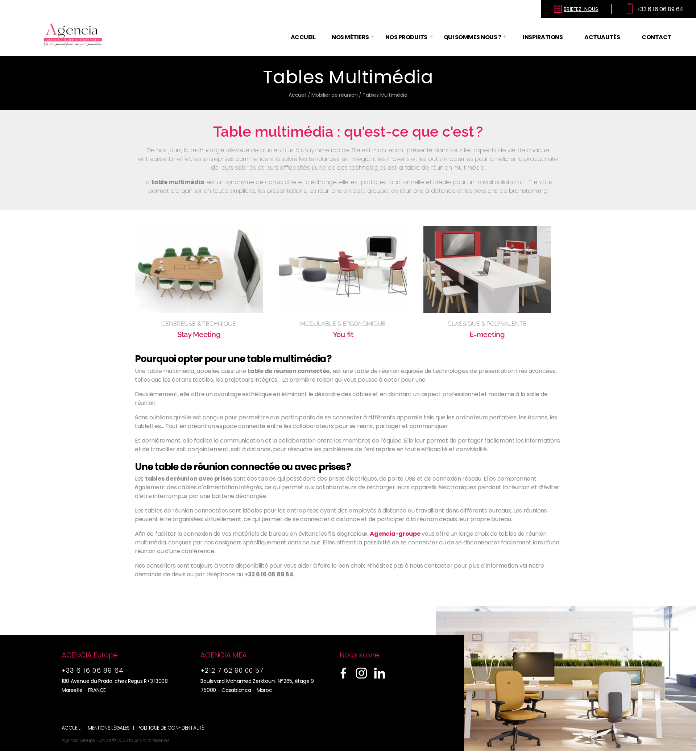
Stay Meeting (199, 334)
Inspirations (543, 37)
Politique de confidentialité (170, 728)
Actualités (602, 37)
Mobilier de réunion (334, 95)
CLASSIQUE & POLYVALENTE (487, 323)
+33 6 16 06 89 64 (268, 574)
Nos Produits (406, 37)
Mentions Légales (108, 728)
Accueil (303, 37)
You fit (343, 334)
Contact (656, 37)
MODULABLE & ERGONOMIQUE (343, 323)
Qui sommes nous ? (472, 37)
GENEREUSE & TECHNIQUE (198, 323)
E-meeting (487, 334)
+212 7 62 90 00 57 (232, 670)
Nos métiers (350, 37)
